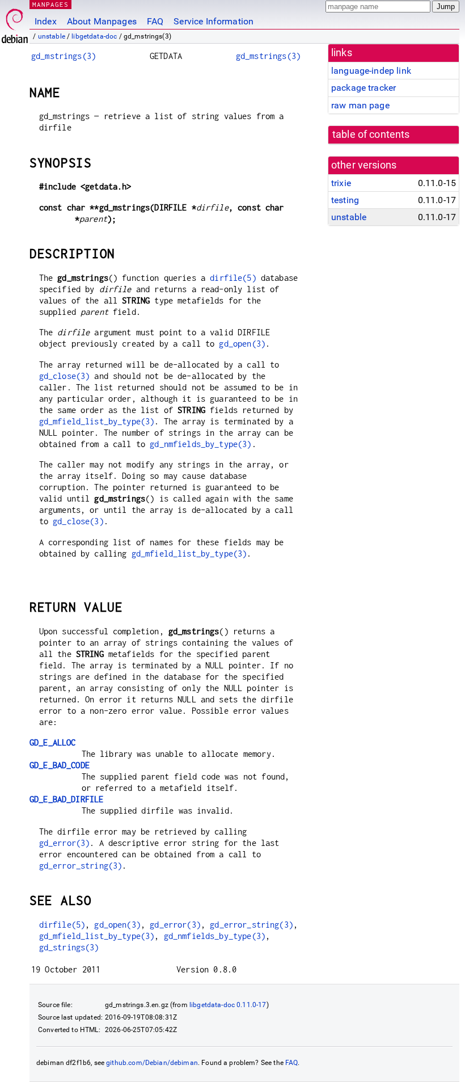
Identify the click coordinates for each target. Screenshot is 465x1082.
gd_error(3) (64, 843)
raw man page (360, 105)
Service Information (213, 21)
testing (345, 200)
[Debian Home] (15, 23)
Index (46, 21)
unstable (51, 36)
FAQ (155, 21)
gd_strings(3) (69, 947)
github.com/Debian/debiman (152, 1063)
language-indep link (371, 70)
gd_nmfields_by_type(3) (200, 444)
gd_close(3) (64, 376)
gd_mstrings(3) (63, 56)
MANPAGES (50, 4)
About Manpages (102, 21)
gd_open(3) (242, 343)
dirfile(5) (233, 278)
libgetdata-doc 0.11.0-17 (228, 1005)
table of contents (371, 134)
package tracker (363, 87)
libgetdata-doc (94, 36)
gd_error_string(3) (80, 865)
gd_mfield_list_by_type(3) (97, 421)
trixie (341, 183)
